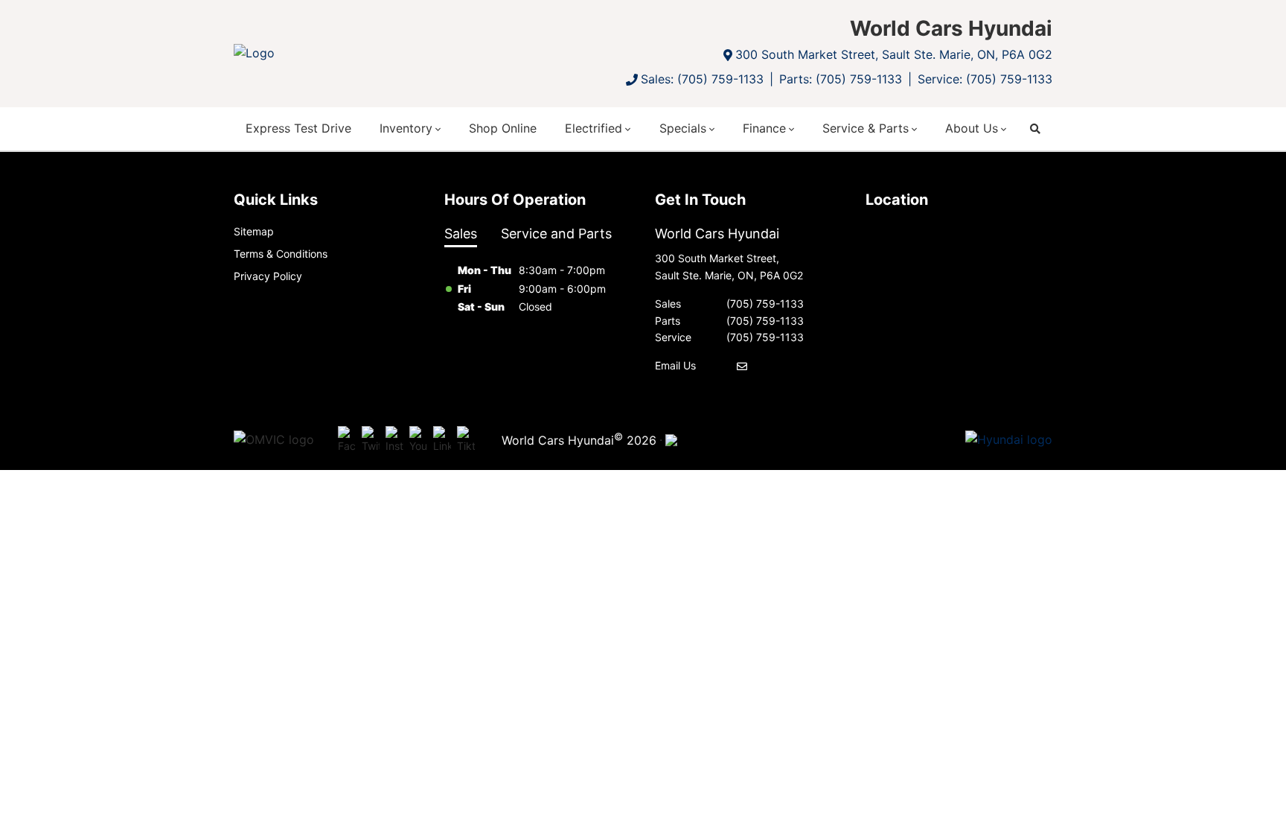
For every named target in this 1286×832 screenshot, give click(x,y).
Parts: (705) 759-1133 (840, 79)
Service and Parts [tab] (556, 233)
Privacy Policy (268, 276)
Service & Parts (865, 128)
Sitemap (254, 231)
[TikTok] (466, 440)
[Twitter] (371, 440)
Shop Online (503, 128)
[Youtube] (418, 440)
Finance (764, 128)
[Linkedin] (442, 440)
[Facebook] (347, 440)
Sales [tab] (460, 233)
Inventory (406, 128)
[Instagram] (394, 440)
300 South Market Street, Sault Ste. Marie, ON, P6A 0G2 (893, 54)
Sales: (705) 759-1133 (702, 79)
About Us (971, 128)
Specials (682, 128)
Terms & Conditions (280, 253)
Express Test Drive (298, 128)
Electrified (593, 128)
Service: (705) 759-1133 (985, 79)
